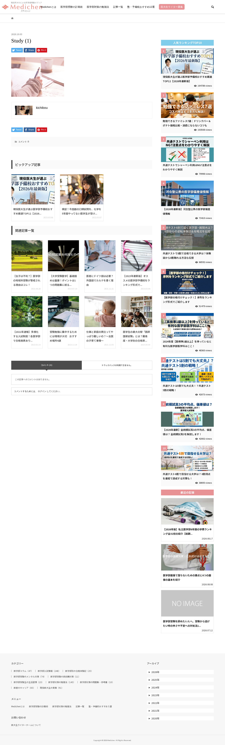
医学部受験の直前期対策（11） (65, 676)
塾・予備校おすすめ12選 (141, 6)
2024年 (155, 687)
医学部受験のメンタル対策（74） (30, 676)
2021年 (155, 710)
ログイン (42, 391)
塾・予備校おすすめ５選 (100, 706)
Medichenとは (48, 6)
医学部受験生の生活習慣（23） (29, 682)
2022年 (155, 703)
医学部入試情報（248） (49, 671)
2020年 (155, 718)
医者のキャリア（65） (24, 688)
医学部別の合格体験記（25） (79, 671)
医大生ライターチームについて (26, 725)
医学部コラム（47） (23, 671)
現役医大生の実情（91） (51, 688)
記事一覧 (118, 6)
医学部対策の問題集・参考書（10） (97, 682)
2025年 (155, 679)
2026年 (155, 672)
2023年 (155, 695)
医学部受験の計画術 (71, 6)
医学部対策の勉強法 (98, 6)
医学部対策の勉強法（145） (61, 682)
